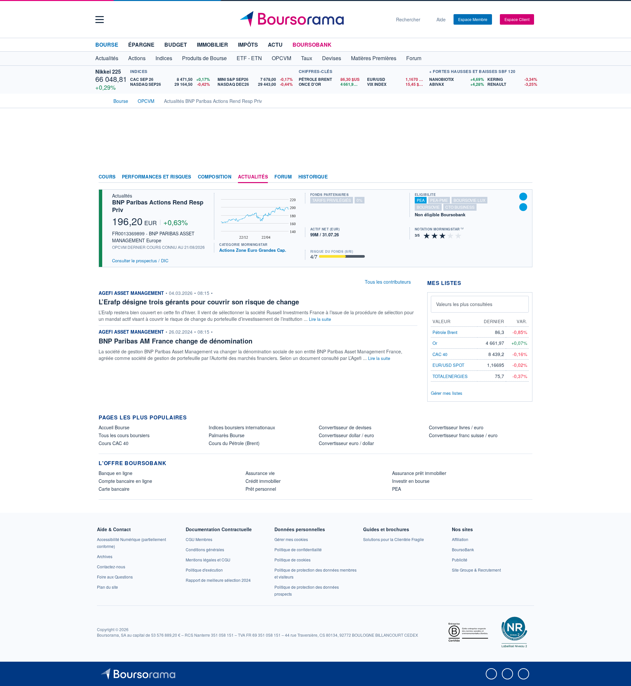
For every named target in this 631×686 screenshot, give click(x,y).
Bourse (106, 44)
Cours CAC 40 (114, 443)
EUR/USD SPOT (448, 365)
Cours (107, 177)
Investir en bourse (411, 481)
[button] (99, 19)
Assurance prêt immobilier (419, 473)
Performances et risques (156, 177)
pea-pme (439, 200)
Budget (175, 44)
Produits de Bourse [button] (204, 58)
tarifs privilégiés (331, 200)
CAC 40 (439, 354)
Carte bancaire (114, 488)
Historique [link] (313, 177)
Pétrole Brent (444, 332)
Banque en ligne (115, 473)
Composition (214, 177)
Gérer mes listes (446, 393)
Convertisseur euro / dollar (346, 443)
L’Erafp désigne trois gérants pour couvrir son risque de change (199, 301)
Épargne (141, 44)
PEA (396, 488)
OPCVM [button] (281, 58)
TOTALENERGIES (450, 376)
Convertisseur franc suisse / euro (463, 435)
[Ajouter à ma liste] (523, 207)
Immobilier (212, 44)
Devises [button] (331, 58)
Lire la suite (320, 319)
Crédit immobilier (263, 481)
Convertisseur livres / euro (456, 427)
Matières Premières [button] (373, 58)
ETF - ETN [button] (249, 58)
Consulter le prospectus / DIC (140, 260)
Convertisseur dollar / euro (346, 435)
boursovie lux (469, 200)
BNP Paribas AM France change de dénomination (175, 340)
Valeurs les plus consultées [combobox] (464, 304)
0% (359, 200)
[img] (458, 235)
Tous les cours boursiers (124, 435)
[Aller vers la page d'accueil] (312, 19)
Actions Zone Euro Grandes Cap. (252, 250)
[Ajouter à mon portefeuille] (523, 196)
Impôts (248, 44)
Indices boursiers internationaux (242, 427)
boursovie (428, 207)
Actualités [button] (106, 58)
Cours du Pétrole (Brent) (234, 443)
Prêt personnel (260, 488)
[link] (104, 556)
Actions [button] (137, 58)
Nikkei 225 (108, 71)
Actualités (253, 177)
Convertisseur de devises (345, 427)
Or (434, 343)
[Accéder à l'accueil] (101, 100)
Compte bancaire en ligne (125, 481)
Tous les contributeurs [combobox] (388, 281)
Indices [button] (163, 58)
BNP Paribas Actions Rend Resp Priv (157, 206)
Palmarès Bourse (227, 435)
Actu (275, 44)
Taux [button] (306, 58)
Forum (413, 58)
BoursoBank (312, 44)
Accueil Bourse (114, 427)
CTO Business (460, 207)
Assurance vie (260, 473)
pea (421, 200)
